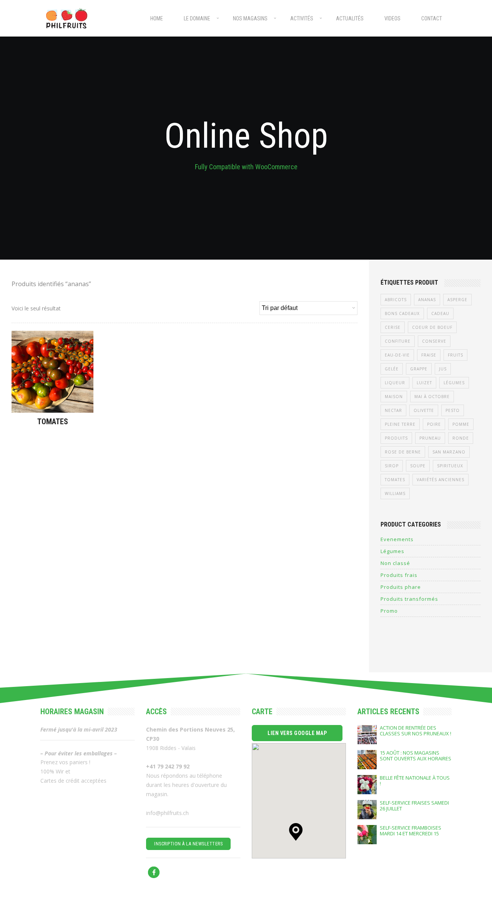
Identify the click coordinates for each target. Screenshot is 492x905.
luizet (424, 382)
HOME (156, 18)
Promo (389, 610)
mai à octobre (432, 396)
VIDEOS (392, 18)
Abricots (396, 299)
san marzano (448, 452)
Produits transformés (409, 598)
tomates (395, 479)
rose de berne (403, 452)
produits (396, 438)
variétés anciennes (440, 479)
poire (434, 424)
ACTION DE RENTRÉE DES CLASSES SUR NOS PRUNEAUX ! (415, 731)
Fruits (455, 355)
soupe (418, 465)
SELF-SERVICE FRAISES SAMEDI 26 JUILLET (414, 806)
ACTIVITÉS (301, 18)
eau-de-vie (397, 355)
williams (395, 493)
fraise (428, 355)
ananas (427, 299)
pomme (460, 424)
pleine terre (400, 424)
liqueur (395, 382)
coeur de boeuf (432, 327)
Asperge (457, 299)
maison (394, 396)
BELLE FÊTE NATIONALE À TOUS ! (415, 781)
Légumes (454, 382)
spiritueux (450, 465)
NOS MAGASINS (250, 18)
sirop (392, 465)
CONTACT (431, 18)
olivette (424, 410)
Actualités (350, 18)
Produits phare (401, 586)
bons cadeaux (402, 313)
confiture (398, 341)
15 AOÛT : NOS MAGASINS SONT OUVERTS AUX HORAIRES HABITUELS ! (415, 756)
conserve (434, 341)
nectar (393, 410)
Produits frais (399, 575)
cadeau (440, 313)
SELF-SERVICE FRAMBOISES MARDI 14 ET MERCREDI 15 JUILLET (410, 831)
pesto (452, 410)
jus (443, 369)
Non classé (395, 563)
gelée (392, 369)
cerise (393, 327)
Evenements (397, 539)
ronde (460, 438)
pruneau (430, 438)
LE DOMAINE (197, 18)
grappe (418, 369)
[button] (296, 832)
